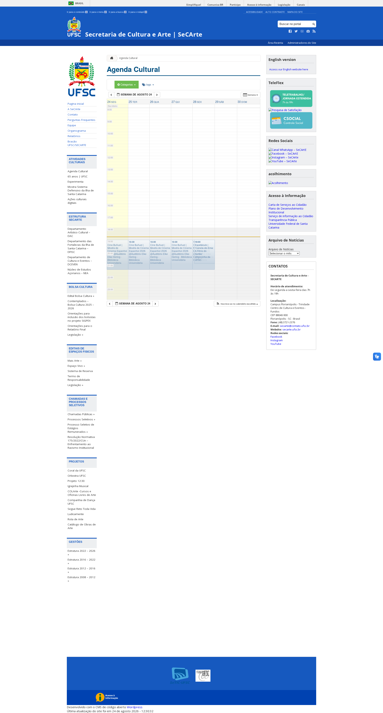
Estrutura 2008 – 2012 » (81, 579)
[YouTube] (282, 161)
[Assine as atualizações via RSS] (314, 31)
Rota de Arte (75, 519)
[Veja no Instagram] (308, 31)
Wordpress (134, 707)
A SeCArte (74, 109)
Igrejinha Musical (78, 486)
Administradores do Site (302, 43)
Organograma (77, 130)
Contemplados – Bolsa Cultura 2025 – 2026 (81, 304)
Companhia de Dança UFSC (81, 501)
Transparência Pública (282, 220)
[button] (237, 303)
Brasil (79, 3)
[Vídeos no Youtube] (302, 31)
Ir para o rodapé (137, 12)
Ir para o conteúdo (77, 12)
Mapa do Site (295, 11)
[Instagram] (283, 157)
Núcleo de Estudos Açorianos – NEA (79, 271)
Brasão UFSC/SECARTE (77, 143)
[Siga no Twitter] (296, 31)
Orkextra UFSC (77, 475)
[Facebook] (283, 153)
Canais (301, 4)
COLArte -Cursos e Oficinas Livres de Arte (82, 493)
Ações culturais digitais (77, 201)
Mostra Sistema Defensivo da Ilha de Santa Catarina (81, 190)
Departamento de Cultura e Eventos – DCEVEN (80, 260)
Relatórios (74, 136)
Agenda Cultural (78, 171)
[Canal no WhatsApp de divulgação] (287, 150)
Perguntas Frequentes (81, 120)
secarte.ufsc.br (291, 329)
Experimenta (75, 181)
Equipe (72, 125)
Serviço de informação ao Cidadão (290, 216)
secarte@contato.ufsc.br (295, 326)
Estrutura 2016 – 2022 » (81, 561)
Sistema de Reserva (80, 371)
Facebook (276, 336)
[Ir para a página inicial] (111, 58)
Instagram (276, 340)
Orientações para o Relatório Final (80, 327)
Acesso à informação (259, 4)
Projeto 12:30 (76, 481)
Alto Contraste (275, 11)
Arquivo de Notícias (281, 249)
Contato (73, 114)
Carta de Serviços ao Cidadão (287, 205)
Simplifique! (193, 4)
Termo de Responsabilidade (79, 378)
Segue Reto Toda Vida (82, 509)
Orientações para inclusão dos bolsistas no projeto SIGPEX (82, 317)
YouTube (275, 344)
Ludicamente (76, 514)
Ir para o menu (98, 12)
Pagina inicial (76, 103)
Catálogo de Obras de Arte (82, 526)
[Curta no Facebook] (290, 31)
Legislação (284, 4)
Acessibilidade (254, 11)
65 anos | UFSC (78, 176)
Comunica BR (215, 4)
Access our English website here (288, 69)
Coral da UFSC (77, 470)
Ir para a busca (117, 12)
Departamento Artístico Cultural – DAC (79, 232)
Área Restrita (276, 43)
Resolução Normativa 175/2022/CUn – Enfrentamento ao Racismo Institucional (81, 442)
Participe (235, 4)
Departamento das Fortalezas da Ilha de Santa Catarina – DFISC (81, 246)
